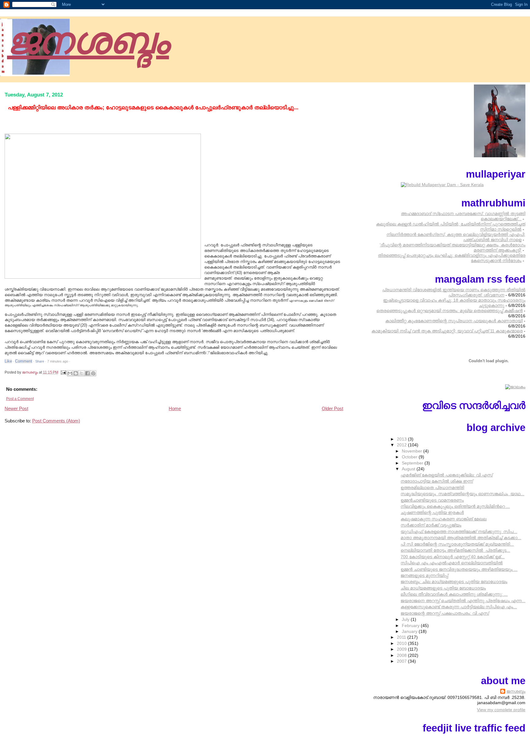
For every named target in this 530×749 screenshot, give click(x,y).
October (410, 456)
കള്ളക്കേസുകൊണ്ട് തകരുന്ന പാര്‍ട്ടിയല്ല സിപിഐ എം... (459, 606)
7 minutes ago (57, 361)
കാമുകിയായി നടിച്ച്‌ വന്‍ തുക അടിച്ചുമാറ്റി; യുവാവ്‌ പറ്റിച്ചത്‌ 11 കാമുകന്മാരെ (447, 330)
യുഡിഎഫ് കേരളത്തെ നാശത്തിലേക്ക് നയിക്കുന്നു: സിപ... (459, 531)
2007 (402, 661)
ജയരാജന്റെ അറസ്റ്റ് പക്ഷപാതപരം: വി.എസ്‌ (445, 613)
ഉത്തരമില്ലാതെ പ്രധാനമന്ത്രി (432, 487)
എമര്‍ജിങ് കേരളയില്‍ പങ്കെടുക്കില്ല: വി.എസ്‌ (447, 475)
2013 (402, 439)
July (406, 619)
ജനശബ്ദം (88, 39)
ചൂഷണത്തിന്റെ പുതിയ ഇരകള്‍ (432, 512)
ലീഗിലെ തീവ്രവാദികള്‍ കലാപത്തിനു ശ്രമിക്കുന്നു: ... (454, 594)
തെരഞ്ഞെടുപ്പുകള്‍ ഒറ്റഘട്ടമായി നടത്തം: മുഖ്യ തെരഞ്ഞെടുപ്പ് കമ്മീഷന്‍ (449, 310)
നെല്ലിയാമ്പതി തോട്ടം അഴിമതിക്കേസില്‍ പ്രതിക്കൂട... (455, 550)
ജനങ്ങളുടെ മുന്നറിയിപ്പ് (424, 575)
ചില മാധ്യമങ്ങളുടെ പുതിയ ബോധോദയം (443, 588)
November (412, 451)
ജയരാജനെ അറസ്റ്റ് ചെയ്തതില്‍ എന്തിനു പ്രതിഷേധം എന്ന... (463, 600)
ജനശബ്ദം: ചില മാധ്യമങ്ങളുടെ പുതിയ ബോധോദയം (454, 581)
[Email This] (70, 373)
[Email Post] (63, 372)
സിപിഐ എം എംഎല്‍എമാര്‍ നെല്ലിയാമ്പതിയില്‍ (452, 562)
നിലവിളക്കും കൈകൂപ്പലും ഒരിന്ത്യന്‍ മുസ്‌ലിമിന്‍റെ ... (455, 506)
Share (39, 361)
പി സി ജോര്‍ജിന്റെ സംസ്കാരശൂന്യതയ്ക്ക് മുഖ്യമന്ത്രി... (457, 544)
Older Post (332, 408)
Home (175, 408)
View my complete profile (501, 709)
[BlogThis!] (76, 373)
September (413, 463)
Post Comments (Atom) (56, 420)
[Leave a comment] (23, 361)
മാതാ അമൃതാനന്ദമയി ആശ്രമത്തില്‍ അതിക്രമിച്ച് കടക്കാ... (461, 537)
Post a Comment (20, 399)
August (409, 468)
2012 (402, 444)
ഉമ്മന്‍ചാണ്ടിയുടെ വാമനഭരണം (432, 500)
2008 (402, 655)
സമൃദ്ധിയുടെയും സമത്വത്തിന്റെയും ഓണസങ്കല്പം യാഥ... (462, 493)
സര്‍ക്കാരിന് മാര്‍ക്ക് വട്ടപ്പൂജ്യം (431, 525)
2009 (402, 649)
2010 (402, 643)
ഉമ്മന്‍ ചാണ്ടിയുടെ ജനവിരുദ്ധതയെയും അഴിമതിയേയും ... (459, 569)
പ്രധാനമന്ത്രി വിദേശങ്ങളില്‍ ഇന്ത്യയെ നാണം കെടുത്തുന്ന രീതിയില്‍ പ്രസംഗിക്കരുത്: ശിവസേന (453, 292)
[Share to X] (82, 373)
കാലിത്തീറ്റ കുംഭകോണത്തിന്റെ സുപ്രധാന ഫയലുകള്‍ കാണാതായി (454, 320)
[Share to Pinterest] (93, 373)
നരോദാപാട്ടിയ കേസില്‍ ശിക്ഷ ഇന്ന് (437, 481)
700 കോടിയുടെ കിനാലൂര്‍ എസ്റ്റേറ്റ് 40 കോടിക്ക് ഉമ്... (453, 556)
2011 (402, 637)
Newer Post (16, 408)
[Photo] (103, 204)
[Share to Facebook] (87, 373)
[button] (76, 360)
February (411, 625)
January (410, 631)
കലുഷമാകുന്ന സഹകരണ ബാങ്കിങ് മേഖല (443, 518)
